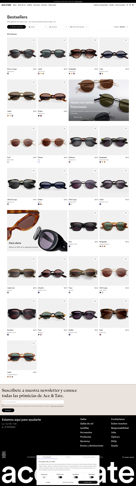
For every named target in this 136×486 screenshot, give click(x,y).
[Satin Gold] (8, 162)
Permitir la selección (68, 482)
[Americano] (41, 116)
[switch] (60, 477)
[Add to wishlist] (33, 40)
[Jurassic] (43, 73)
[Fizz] (39, 162)
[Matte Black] (69, 204)
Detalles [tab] (68, 457)
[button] (130, 5)
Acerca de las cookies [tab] (89, 457)
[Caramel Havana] (41, 73)
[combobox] (37, 27)
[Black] (39, 116)
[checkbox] (2, 406)
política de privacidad (57, 406)
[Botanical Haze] (69, 73)
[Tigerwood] (8, 73)
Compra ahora (78, 1)
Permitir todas (88, 482)
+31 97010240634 (9, 427)
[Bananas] (102, 73)
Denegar (48, 482)
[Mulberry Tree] (100, 73)
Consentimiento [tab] (47, 457)
